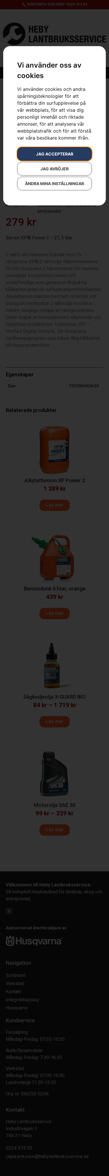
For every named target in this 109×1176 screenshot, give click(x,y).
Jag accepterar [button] (54, 153)
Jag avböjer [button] (54, 168)
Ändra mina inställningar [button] (54, 183)
